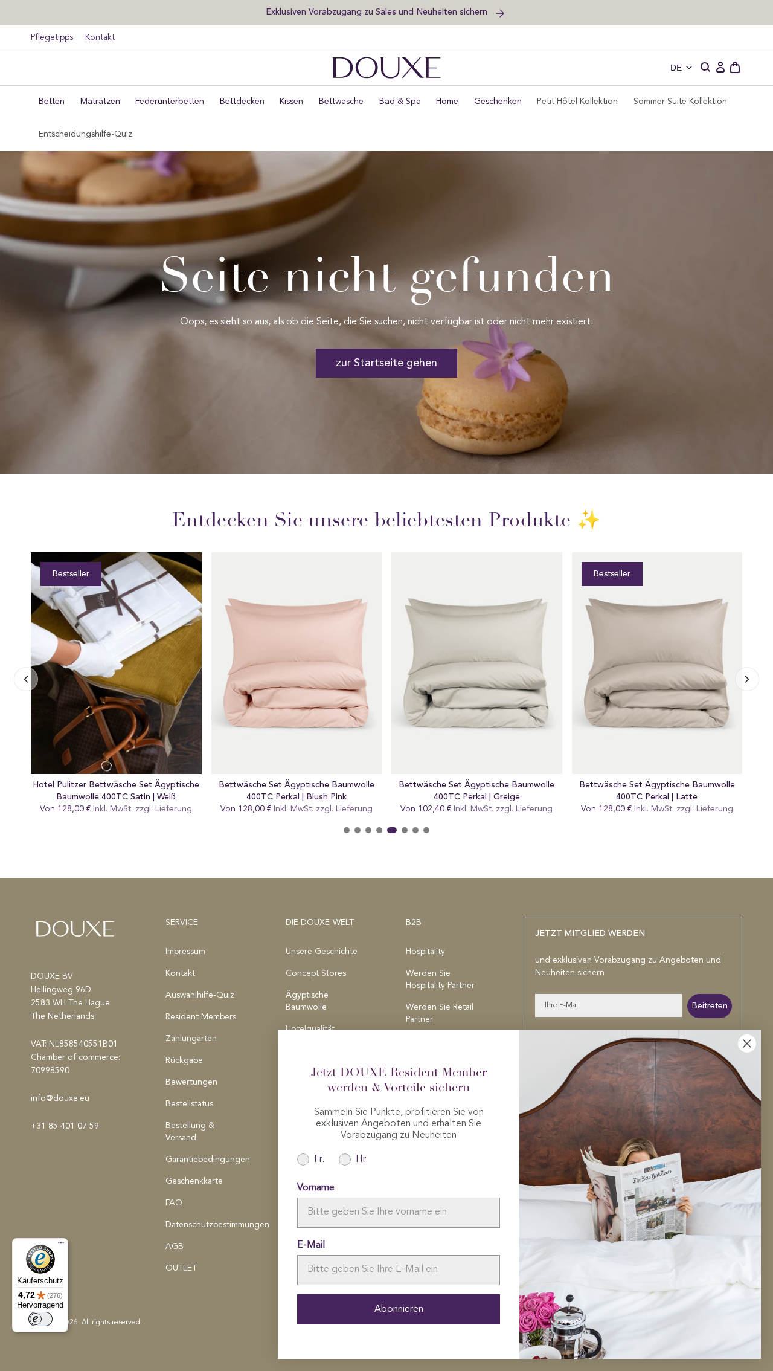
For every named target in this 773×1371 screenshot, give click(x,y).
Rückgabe (184, 1060)
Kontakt (100, 37)
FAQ (173, 1203)
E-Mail (311, 1245)
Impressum (185, 951)
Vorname (316, 1188)
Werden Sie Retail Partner (439, 1013)
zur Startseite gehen (386, 363)
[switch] (40, 1319)
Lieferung (173, 809)
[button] (706, 67)
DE (676, 68)
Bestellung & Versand (189, 1131)
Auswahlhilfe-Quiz (199, 995)
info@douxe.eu (60, 1098)
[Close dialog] (747, 1043)
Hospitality (425, 951)
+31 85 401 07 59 (65, 1126)
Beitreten (710, 1006)
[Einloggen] (720, 67)
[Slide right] (26, 679)
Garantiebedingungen (206, 1159)
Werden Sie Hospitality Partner (440, 979)
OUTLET (181, 1268)
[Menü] (61, 1245)
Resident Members (200, 1017)
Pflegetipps (52, 37)
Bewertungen (191, 1082)
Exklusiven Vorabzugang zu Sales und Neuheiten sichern (378, 12)
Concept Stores (316, 973)
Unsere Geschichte (322, 951)
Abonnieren (398, 1309)
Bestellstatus (189, 1104)
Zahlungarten (191, 1038)
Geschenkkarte (194, 1181)
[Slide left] (747, 679)
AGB (174, 1246)
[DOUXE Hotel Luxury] (386, 67)
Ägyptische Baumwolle (307, 1001)
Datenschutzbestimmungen (206, 1225)
